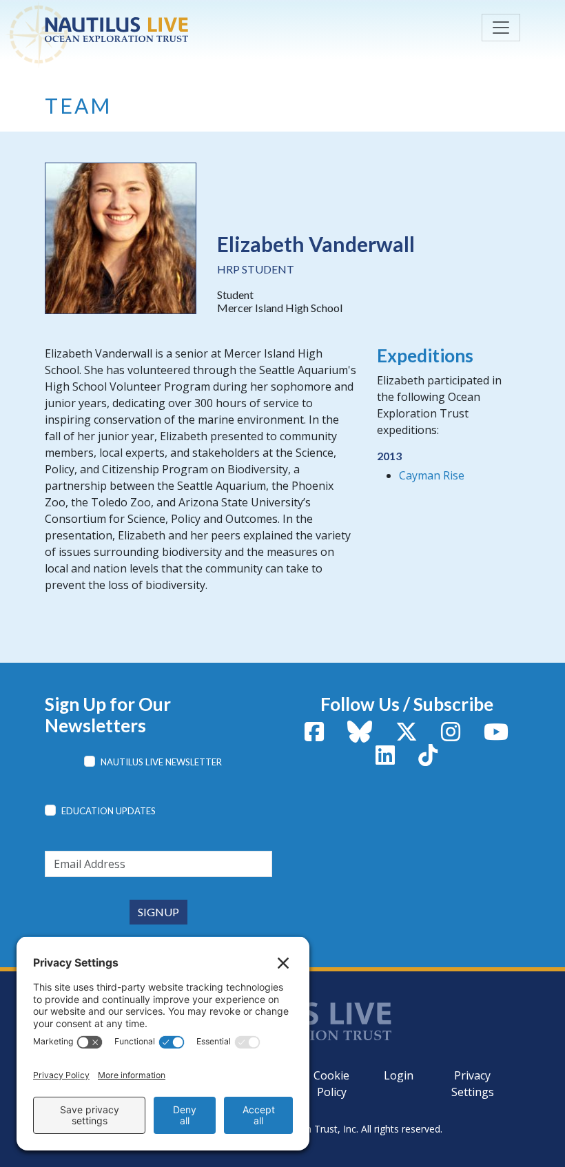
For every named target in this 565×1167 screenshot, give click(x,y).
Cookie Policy (331, 1083)
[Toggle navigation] (501, 27)
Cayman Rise (431, 475)
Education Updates (108, 810)
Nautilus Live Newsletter (161, 761)
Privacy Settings (472, 1083)
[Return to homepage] (148, 29)
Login (398, 1075)
